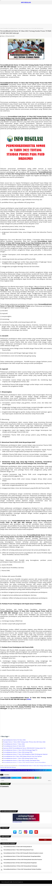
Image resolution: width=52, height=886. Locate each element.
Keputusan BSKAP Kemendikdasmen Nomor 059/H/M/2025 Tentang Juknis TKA (24, 748)
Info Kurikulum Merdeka (17, 821)
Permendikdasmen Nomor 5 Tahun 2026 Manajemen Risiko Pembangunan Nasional (25, 754)
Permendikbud (5, 28)
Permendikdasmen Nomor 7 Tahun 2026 (14, 744)
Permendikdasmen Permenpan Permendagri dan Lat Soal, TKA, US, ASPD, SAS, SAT (26, 770)
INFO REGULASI (26, 2)
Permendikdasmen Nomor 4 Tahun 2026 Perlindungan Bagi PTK (20, 750)
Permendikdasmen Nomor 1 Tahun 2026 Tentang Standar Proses (18, 849)
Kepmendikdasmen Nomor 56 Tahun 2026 (14, 740)
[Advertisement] (26, 14)
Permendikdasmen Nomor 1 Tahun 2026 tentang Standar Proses (20, 758)
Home (1, 28)
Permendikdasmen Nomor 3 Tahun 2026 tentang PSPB (17, 752)
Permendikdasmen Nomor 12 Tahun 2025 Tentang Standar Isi (18, 846)
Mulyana (3, 36)
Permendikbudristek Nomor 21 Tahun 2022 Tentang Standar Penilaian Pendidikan (22, 869)
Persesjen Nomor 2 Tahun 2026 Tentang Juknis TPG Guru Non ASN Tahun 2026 (24, 742)
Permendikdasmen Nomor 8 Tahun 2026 (14, 746)
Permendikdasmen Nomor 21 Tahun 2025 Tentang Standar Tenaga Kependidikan (24, 762)
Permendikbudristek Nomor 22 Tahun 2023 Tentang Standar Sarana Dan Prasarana (23, 859)
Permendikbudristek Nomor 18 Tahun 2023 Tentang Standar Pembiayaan (20, 866)
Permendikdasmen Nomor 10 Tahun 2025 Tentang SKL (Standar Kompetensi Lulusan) (23, 853)
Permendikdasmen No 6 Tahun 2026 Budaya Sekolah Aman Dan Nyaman (22, 756)
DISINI (29, 699)
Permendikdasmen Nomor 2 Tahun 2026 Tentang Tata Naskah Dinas (21, 760)
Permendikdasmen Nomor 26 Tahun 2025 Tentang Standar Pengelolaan (20, 862)
